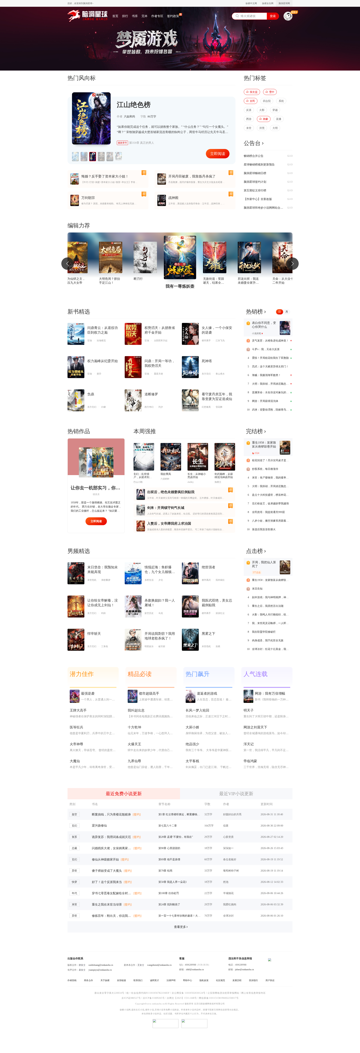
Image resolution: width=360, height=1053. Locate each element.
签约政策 (173, 16)
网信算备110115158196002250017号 (219, 998)
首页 (115, 16)
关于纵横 (105, 980)
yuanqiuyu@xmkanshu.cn (100, 970)
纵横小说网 (125, 1010)
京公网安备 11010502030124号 (189, 993)
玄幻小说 (140, 1010)
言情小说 (159, 1010)
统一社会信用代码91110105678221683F (148, 993)
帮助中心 (187, 980)
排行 (125, 16)
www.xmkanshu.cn (155, 1004)
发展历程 (237, 980)
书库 (135, 16)
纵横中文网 (251, 3)
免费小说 (170, 1010)
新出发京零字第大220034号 (109, 993)
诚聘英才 (154, 980)
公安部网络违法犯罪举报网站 (223, 993)
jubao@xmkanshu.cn (244, 969)
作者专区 (157, 16)
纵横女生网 (267, 3)
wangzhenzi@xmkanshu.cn (159, 965)
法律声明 (171, 980)
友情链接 (121, 980)
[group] (76, 257)
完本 (145, 16)
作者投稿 (72, 980)
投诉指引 (253, 980)
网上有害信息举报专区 (253, 993)
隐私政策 (204, 980)
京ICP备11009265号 (154, 998)
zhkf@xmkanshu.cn (195, 969)
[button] (67, 263)
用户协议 (270, 980)
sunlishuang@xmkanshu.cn (100, 965)
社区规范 (220, 980)
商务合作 (88, 980)
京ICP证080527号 (131, 998)
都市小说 (149, 1010)
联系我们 (138, 980)
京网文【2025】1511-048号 (182, 998)
